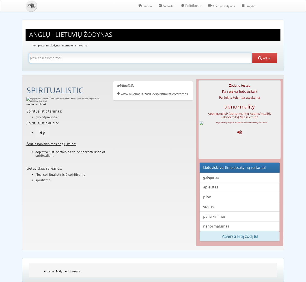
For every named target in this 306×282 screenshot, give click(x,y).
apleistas (210, 187)
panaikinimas (214, 216)
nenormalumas (216, 226)
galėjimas (211, 177)
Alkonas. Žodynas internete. (62, 271)
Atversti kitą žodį (238, 236)
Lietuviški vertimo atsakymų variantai (234, 167)
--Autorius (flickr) (36, 104)
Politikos (191, 6)
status (208, 206)
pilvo (207, 196)
